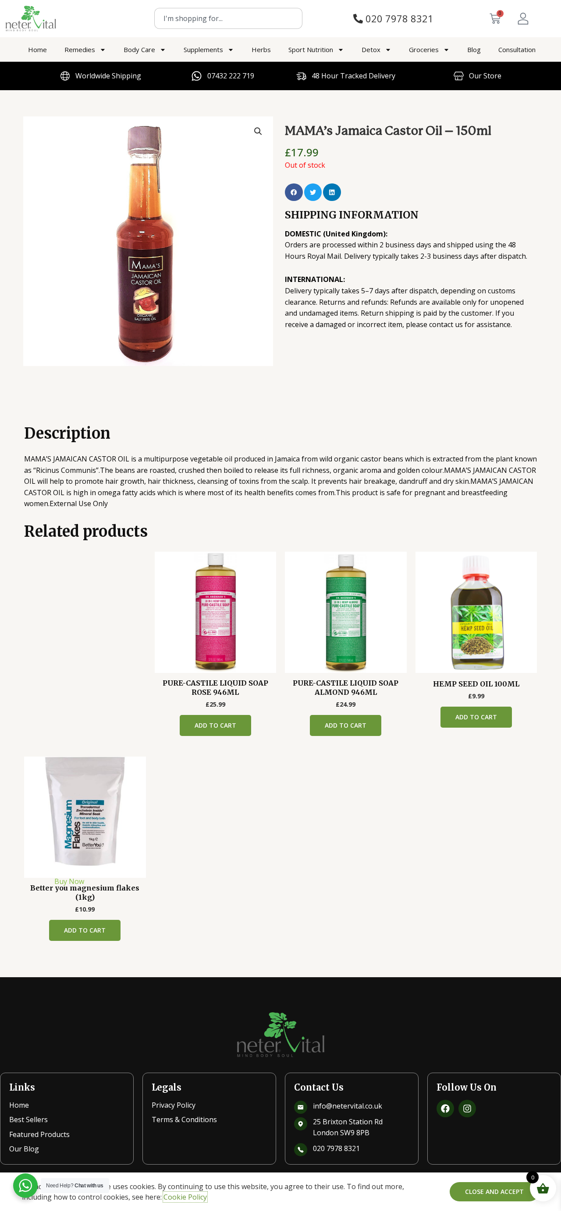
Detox (371, 49)
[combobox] (228, 18)
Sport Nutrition (310, 49)
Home (37, 49)
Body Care (139, 49)
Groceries (424, 49)
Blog (474, 49)
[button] (258, 131)
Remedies (79, 49)
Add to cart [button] (215, 725)
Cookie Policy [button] (185, 1197)
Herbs (261, 49)
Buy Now (69, 881)
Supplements (203, 49)
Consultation (517, 49)
